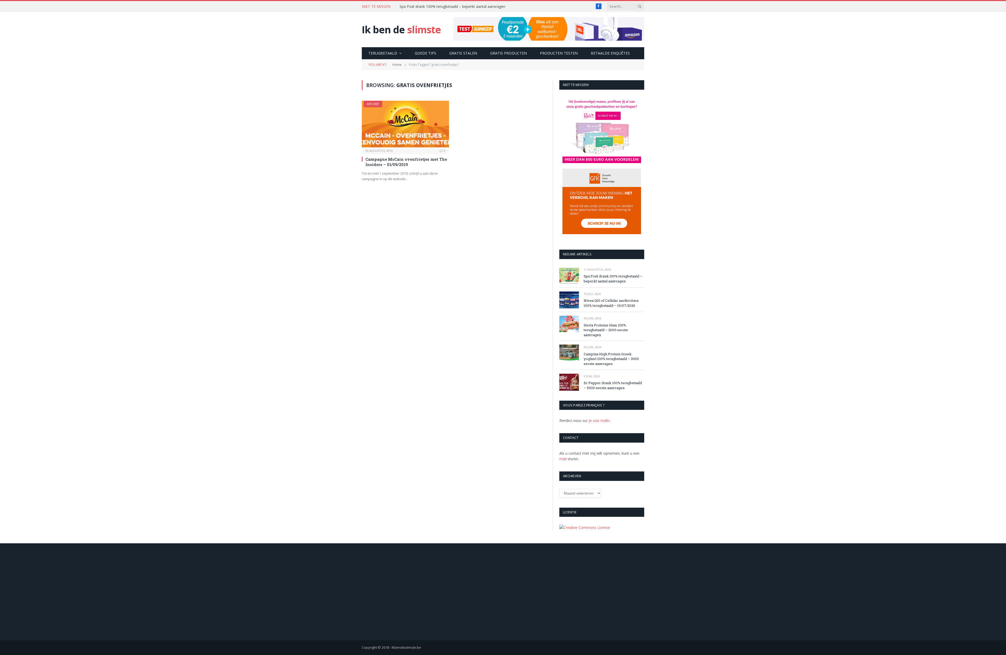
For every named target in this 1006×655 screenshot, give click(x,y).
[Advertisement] (503, 592)
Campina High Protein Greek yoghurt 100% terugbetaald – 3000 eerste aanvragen (611, 359)
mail (562, 458)
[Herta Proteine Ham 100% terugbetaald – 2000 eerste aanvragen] (569, 324)
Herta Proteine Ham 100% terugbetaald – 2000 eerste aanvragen (606, 330)
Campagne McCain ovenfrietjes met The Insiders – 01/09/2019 (406, 162)
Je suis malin (599, 420)
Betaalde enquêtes (610, 53)
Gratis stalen (463, 53)
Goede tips (425, 53)
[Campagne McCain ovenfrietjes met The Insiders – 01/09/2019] (405, 124)
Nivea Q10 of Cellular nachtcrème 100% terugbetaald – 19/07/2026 (456, 6)
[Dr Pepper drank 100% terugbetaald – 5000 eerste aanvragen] (569, 382)
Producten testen (559, 53)
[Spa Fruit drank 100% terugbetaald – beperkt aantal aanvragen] (569, 275)
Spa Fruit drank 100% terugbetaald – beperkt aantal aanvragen (613, 278)
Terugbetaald (382, 53)
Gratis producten (508, 53)
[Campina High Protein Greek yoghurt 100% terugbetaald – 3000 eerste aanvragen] (569, 353)
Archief (373, 104)
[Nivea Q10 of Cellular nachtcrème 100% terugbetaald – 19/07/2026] (569, 299)
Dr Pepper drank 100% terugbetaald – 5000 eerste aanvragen (613, 385)
